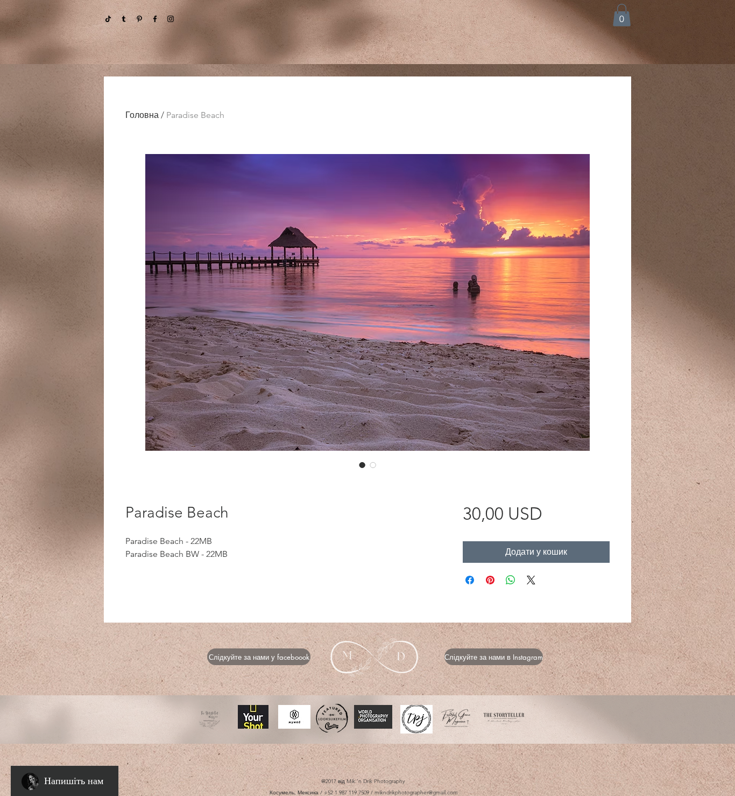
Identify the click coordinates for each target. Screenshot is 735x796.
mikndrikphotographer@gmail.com (416, 792)
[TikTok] (108, 19)
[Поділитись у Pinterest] (490, 580)
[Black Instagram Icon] (170, 19)
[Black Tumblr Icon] (123, 19)
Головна (142, 115)
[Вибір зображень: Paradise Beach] (362, 464)
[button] (621, 15)
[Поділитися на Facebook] (469, 580)
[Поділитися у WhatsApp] (510, 580)
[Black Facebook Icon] (155, 19)
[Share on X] (531, 580)
